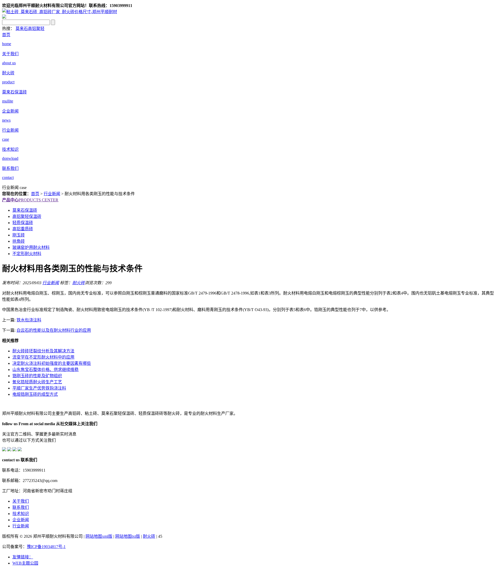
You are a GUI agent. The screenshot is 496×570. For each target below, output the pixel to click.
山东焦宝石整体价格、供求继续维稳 (45, 369)
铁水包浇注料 (29, 320)
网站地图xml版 (99, 536)
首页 (35, 194)
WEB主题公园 (25, 563)
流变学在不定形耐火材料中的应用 (43, 357)
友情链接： (22, 557)
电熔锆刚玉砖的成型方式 (35, 394)
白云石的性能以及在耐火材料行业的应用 (54, 330)
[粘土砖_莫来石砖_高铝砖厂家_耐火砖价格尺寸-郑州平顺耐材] (59, 12)
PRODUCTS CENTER (30, 200)
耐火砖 (78, 283)
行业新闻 (52, 194)
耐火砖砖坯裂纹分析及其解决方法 (43, 351)
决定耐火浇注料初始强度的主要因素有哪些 (51, 363)
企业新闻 (20, 520)
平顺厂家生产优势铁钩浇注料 (39, 388)
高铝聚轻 (36, 28)
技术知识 (20, 513)
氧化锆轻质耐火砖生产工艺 (37, 382)
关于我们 (20, 501)
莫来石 (22, 28)
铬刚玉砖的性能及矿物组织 (37, 376)
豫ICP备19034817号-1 (46, 546)
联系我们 (20, 507)
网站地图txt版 (127, 536)
